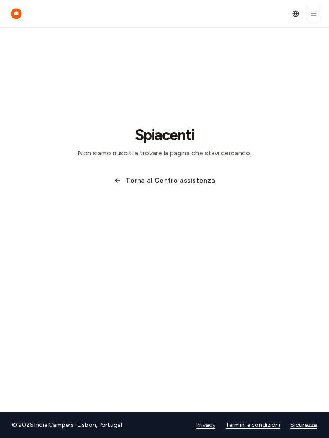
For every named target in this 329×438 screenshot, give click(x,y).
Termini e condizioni (253, 425)
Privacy (205, 425)
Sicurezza (303, 425)
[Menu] (313, 13)
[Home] (16, 13)
